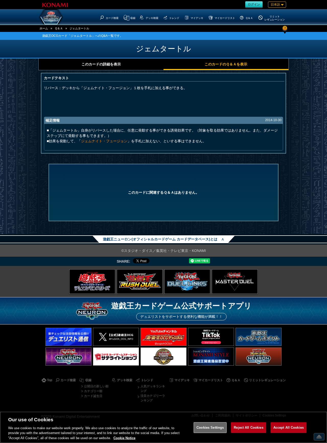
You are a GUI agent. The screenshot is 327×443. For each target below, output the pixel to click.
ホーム (44, 28)
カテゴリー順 (93, 391)
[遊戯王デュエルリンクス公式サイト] (187, 281)
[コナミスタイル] (211, 356)
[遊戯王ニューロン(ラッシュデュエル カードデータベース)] (259, 356)
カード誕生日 (93, 396)
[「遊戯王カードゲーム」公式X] (116, 337)
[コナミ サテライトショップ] (116, 356)
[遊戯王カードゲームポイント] (259, 337)
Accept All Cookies (288, 427)
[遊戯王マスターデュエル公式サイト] (235, 281)
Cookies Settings (210, 427)
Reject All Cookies (248, 427)
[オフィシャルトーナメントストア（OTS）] (163, 356)
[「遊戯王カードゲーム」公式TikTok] (211, 337)
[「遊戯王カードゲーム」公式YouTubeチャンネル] (163, 337)
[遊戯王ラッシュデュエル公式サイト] (140, 281)
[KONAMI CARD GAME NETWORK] (68, 356)
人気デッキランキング (153, 388)
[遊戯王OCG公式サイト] (92, 281)
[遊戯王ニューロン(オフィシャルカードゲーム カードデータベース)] (51, 17)
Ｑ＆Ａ (59, 28)
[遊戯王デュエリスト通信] (68, 337)
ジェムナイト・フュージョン (104, 141)
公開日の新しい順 (96, 386)
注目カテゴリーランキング (153, 398)
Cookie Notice (124, 438)
